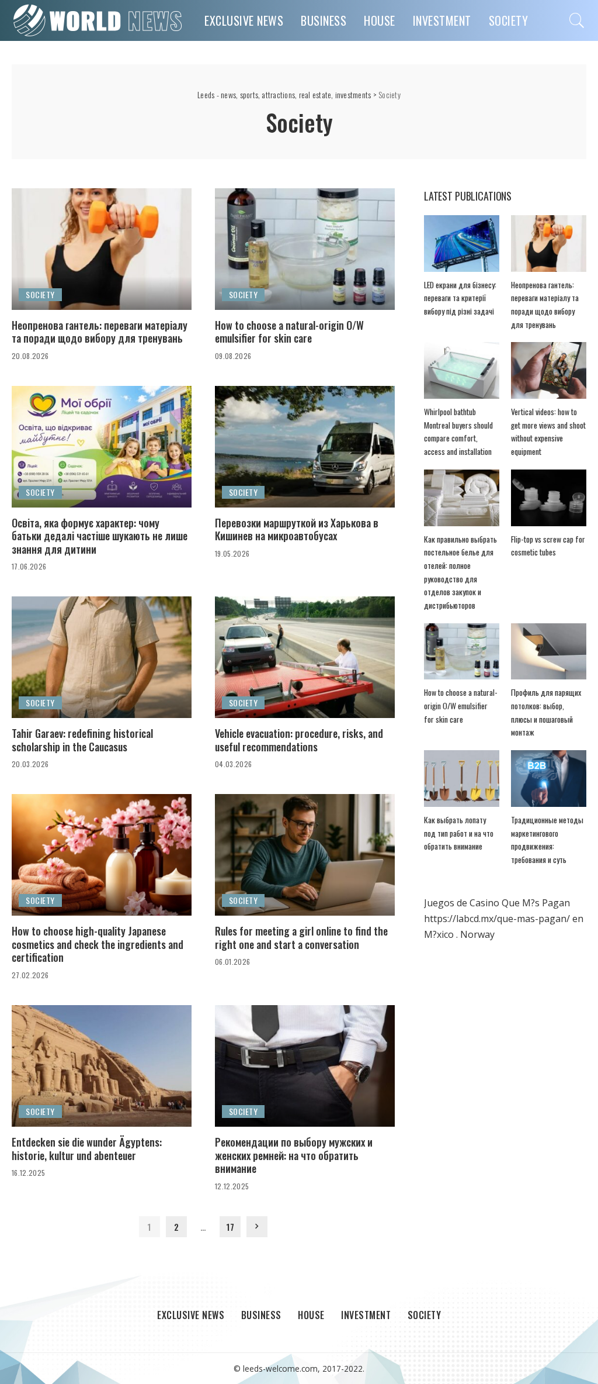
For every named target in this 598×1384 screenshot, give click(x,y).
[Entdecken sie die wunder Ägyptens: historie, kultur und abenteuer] (102, 1066)
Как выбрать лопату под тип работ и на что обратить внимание (458, 833)
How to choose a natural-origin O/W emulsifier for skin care (289, 331)
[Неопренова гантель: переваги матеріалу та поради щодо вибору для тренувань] (102, 249)
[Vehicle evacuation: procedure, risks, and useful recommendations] (305, 657)
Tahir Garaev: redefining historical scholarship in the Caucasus (82, 740)
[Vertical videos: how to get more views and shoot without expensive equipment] (548, 370)
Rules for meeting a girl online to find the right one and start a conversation (301, 937)
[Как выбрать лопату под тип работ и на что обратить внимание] (461, 778)
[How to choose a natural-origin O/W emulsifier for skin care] (305, 249)
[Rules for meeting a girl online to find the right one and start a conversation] (305, 855)
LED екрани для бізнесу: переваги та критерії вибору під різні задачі (460, 298)
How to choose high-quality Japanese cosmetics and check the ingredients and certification (97, 944)
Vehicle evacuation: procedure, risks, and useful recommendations (299, 740)
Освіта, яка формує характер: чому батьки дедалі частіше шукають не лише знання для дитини (99, 536)
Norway (477, 934)
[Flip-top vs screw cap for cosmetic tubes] (548, 498)
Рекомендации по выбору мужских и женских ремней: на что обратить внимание (294, 1155)
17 (230, 1226)
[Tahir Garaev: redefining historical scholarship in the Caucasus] (102, 657)
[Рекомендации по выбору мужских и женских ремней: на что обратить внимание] (305, 1066)
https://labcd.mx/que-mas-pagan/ (497, 918)
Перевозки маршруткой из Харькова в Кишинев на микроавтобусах (296, 529)
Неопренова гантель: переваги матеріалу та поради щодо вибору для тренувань (99, 331)
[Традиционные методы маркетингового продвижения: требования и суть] (548, 778)
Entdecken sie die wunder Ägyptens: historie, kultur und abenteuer (87, 1148)
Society (40, 294)
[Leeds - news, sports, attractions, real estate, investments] (99, 20)
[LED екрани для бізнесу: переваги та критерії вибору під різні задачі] (461, 243)
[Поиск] (577, 20)
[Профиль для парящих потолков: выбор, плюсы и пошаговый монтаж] (548, 651)
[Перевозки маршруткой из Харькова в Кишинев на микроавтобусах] (305, 447)
